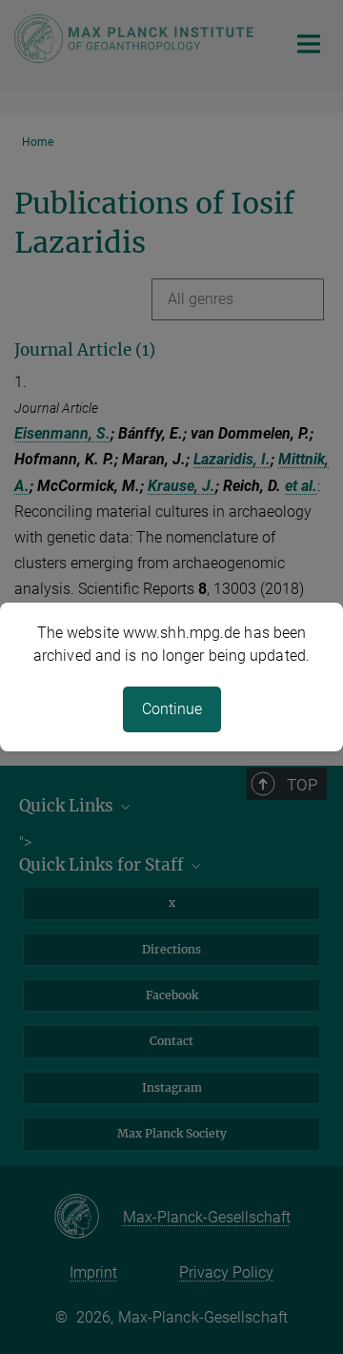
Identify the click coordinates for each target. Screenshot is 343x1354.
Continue (172, 709)
